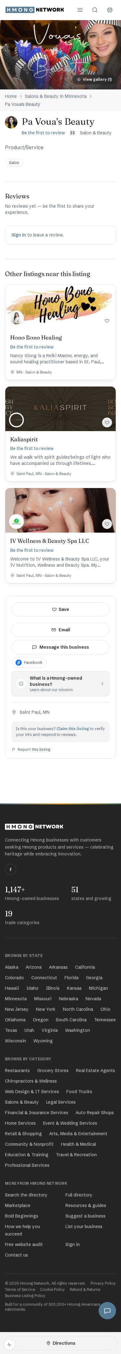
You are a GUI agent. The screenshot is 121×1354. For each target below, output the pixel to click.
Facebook (33, 662)
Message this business (64, 647)
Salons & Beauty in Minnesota (56, 96)
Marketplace (17, 1205)
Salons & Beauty (22, 1102)
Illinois (53, 988)
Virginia (50, 1030)
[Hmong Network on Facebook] (10, 869)
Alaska (11, 967)
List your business (83, 1226)
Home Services (20, 1123)
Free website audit (24, 1244)
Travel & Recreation (76, 1154)
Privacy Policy (103, 1283)
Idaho (32, 988)
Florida (71, 977)
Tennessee (105, 1020)
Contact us (16, 1255)
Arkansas (58, 967)
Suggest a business (85, 1216)
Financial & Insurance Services (36, 1112)
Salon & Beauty (96, 133)
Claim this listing (72, 728)
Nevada (93, 998)
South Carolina (71, 1020)
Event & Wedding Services (70, 1123)
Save (64, 609)
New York (46, 1009)
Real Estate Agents (95, 1070)
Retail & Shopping (23, 1133)
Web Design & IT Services (32, 1091)
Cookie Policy (52, 1289)
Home (11, 96)
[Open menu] (80, 10)
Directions (64, 1343)
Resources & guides (85, 1205)
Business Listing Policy (25, 1295)
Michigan (98, 988)
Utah (29, 1030)
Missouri (43, 998)
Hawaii (12, 988)
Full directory (78, 1195)
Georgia (94, 977)
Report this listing (34, 749)
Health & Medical (78, 1144)
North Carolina (78, 1009)
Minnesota (16, 998)
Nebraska (68, 998)
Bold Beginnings (21, 1216)
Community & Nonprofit (29, 1144)
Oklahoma (15, 1020)
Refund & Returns (85, 1289)
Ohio (105, 1009)
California (85, 967)
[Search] (95, 10)
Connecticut (44, 977)
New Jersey (17, 1009)
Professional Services (27, 1165)
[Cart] (110, 10)
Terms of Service (20, 1289)
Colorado (14, 977)
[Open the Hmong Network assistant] (107, 1310)
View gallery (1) (97, 79)
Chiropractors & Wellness (31, 1081)
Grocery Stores (53, 1070)
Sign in (18, 235)
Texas (11, 1030)
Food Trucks (79, 1091)
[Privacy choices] (9, 1344)
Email (64, 630)
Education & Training (26, 1154)
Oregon (40, 1020)
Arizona (34, 967)
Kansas (74, 988)
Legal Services (61, 1102)
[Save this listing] (107, 321)
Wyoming (43, 1041)
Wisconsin (15, 1041)
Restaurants (17, 1070)
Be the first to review (43, 133)
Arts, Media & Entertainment (78, 1133)
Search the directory (26, 1195)
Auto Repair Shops (95, 1112)
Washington (77, 1030)
